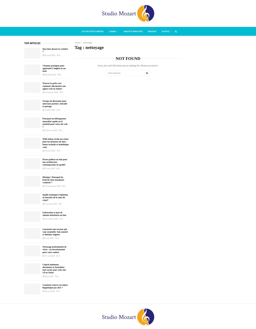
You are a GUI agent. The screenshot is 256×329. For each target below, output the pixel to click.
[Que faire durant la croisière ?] (32, 53)
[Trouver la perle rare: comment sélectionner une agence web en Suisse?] (32, 87)
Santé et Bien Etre (133, 31)
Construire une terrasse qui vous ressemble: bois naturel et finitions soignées (55, 232)
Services (152, 31)
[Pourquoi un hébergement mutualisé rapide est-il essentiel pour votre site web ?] (32, 122)
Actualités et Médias (93, 31)
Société (165, 31)
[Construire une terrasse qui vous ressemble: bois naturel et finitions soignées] (32, 233)
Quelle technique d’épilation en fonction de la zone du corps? (55, 197)
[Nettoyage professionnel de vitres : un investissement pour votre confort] (32, 251)
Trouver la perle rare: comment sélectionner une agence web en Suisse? (54, 86)
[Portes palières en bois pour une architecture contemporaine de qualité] (32, 163)
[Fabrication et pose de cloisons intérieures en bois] (32, 216)
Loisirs (112, 31)
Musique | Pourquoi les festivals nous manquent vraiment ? (53, 180)
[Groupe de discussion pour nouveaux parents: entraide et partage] (32, 105)
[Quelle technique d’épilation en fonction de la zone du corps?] (32, 199)
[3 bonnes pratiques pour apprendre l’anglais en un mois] (32, 69)
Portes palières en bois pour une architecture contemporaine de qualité (55, 162)
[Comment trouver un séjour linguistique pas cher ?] (32, 289)
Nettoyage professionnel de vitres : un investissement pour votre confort (54, 249)
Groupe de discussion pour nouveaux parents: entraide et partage (55, 103)
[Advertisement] (209, 86)
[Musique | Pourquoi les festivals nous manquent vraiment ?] (32, 181)
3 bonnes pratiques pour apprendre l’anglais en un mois (54, 68)
